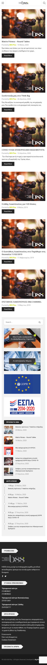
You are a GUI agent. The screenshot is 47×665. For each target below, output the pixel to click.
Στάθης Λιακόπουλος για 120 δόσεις (19, 204)
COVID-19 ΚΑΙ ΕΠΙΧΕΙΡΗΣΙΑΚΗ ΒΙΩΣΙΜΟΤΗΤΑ (23, 150)
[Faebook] (2, 576)
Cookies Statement (9, 640)
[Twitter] (5, 576)
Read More (8, 55)
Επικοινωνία (6, 634)
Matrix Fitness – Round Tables (16, 41)
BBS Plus (12, 45)
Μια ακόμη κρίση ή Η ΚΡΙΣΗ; (25, 448)
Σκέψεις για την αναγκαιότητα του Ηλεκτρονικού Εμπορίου (27, 470)
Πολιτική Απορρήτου (9, 637)
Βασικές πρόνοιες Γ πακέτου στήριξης (29, 427)
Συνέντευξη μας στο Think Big (16, 95)
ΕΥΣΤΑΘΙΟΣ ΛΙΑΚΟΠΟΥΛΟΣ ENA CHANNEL (22, 301)
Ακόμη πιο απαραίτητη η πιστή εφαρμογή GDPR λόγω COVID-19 (26, 459)
